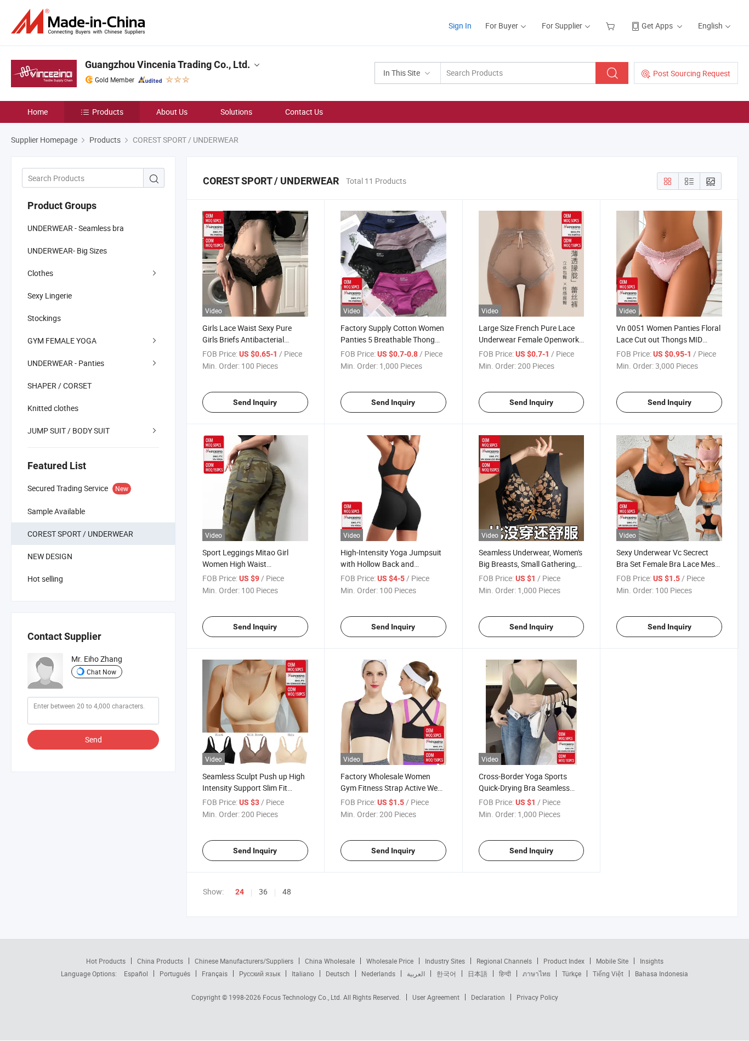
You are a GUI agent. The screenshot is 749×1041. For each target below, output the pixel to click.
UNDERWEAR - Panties (65, 363)
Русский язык (259, 973)
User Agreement (435, 997)
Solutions (236, 111)
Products (107, 111)
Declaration (488, 997)
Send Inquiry (255, 402)
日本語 (477, 973)
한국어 (446, 973)
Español (136, 973)
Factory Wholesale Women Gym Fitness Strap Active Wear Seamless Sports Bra (393, 787)
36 (263, 891)
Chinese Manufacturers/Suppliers (244, 960)
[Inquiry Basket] (611, 25)
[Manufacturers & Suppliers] (81, 22)
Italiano (303, 973)
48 (286, 891)
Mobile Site (612, 960)
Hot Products (106, 960)
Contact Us (304, 111)
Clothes (40, 273)
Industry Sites (445, 960)
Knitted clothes (52, 408)
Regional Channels (504, 960)
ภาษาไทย (537, 973)
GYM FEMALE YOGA (62, 340)
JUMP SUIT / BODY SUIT (68, 430)
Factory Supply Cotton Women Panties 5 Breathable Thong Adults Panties (392, 339)
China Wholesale (330, 960)
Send (93, 739)
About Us (172, 111)
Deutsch (338, 973)
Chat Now (101, 671)
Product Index (564, 960)
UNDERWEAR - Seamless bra (75, 228)
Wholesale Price (389, 960)
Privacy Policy (537, 997)
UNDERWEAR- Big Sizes (67, 250)
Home (37, 111)
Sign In (460, 25)
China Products (160, 960)
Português (175, 973)
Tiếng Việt (608, 973)
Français (215, 973)
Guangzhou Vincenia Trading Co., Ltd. (167, 64)
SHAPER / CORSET (59, 385)
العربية (416, 973)
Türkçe (571, 973)
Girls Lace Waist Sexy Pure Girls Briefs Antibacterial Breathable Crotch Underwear (252, 339)
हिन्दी (505, 973)
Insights (651, 960)
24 (239, 891)
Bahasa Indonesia (661, 973)
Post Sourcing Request (691, 73)
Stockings (44, 318)
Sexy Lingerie (49, 295)
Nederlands (378, 973)
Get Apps (657, 25)
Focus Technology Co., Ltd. (303, 997)
